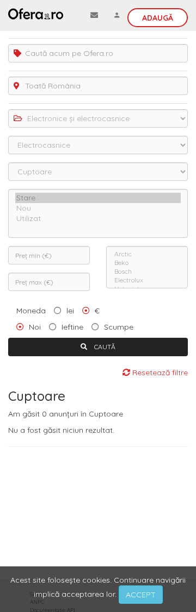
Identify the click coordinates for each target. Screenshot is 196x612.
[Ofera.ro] (35, 13)
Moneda (31, 311)
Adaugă (157, 18)
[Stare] (98, 198)
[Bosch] (147, 271)
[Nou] (98, 208)
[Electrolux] (147, 280)
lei (70, 311)
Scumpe (118, 327)
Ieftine (72, 327)
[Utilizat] (98, 218)
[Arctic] (147, 254)
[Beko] (147, 262)
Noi (35, 327)
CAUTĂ (104, 347)
